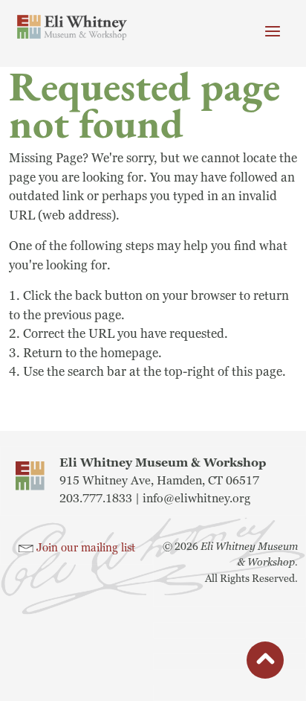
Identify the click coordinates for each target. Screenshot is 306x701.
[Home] (72, 27)
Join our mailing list (85, 548)
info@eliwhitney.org (196, 498)
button (265, 662)
